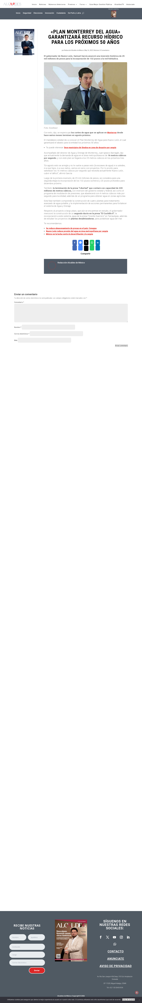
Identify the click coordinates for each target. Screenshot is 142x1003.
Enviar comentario (121, 346)
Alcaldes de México (64, 996)
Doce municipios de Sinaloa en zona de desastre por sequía (90, 147)
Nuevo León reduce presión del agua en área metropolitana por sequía (77, 231)
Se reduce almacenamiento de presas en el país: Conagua (71, 228)
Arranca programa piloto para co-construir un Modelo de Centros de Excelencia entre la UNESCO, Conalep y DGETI (63, 889)
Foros (82, 4)
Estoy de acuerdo (128, 999)
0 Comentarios (104, 50)
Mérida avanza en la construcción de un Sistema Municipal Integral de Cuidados (49, 800)
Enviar (37, 970)
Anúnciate (130, 4)
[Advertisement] (24, 93)
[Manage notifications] (137, 992)
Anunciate (115, 958)
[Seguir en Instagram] (121, 937)
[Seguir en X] (107, 937)
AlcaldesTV (119, 4)
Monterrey (111, 132)
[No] (139, 1000)
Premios (71, 4)
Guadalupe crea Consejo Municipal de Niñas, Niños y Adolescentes (44, 533)
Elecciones (38, 13)
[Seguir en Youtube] (114, 937)
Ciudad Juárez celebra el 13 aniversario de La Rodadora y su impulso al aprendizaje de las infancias (57, 622)
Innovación (49, 13)
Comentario (19, 302)
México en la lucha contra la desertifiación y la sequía (69, 234)
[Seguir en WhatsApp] (115, 944)
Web (15, 340)
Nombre (17, 327)
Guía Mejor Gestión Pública (100, 4)
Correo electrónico (21, 334)
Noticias (42, 4)
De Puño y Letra (74, 13)
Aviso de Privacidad (116, 966)
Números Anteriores (57, 4)
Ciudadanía (61, 13)
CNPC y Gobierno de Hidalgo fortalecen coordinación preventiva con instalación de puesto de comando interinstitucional (66, 445)
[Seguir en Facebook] (101, 937)
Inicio (34, 4)
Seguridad (27, 13)
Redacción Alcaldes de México (74, 50)
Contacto (116, 951)
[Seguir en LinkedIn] (128, 937)
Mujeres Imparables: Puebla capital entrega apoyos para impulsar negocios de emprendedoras (55, 711)
